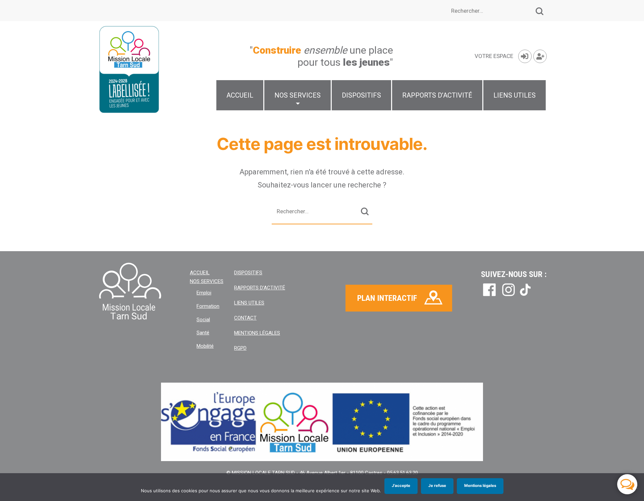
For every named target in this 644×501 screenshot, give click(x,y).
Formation (208, 306)
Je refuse (437, 485)
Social (203, 320)
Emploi (204, 293)
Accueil (239, 95)
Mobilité (205, 346)
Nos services (297, 95)
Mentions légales (257, 333)
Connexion (525, 56)
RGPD (240, 348)
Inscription (540, 56)
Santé (203, 333)
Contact (245, 318)
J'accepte (401, 485)
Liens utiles (514, 95)
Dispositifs (361, 95)
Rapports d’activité (437, 95)
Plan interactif (387, 298)
